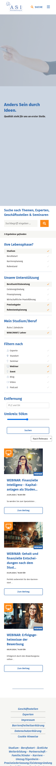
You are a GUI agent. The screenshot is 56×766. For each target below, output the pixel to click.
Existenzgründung (15, 289)
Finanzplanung (14, 294)
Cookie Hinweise (28, 736)
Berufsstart (12, 256)
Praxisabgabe (14, 305)
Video (13, 382)
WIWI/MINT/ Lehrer (16, 333)
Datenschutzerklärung (28, 731)
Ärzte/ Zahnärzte (15, 328)
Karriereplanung (15, 261)
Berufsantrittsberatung (18, 284)
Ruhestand (12, 266)
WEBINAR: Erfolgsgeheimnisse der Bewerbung (22, 640)
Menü (48, 7)
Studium (11, 251)
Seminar (14, 361)
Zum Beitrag (23, 510)
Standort (14, 356)
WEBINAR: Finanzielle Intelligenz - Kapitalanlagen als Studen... (22, 485)
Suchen (28, 430)
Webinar (14, 366)
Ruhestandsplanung (17, 310)
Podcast (14, 387)
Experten (28, 714)
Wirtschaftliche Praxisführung (21, 300)
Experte (14, 351)
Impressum (28, 720)
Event (12, 372)
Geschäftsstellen (28, 709)
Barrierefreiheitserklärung (28, 725)
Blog (12, 377)
